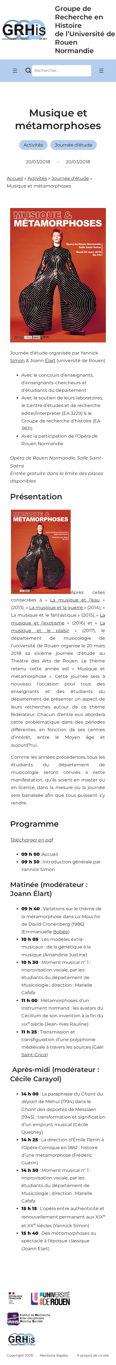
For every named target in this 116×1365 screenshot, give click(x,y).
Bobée (60, 931)
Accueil (15, 178)
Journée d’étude (73, 145)
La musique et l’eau (75, 600)
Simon (17, 360)
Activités (33, 145)
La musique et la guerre (56, 607)
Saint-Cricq (33, 1054)
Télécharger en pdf (31, 840)
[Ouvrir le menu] (15, 70)
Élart (50, 360)
